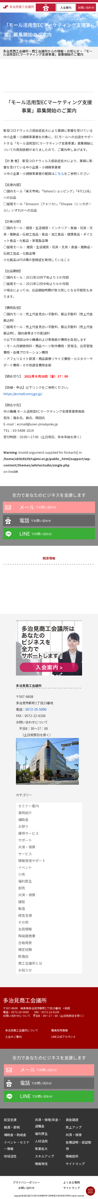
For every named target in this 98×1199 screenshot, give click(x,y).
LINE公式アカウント (63, 1036)
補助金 (23, 819)
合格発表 (25, 942)
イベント (25, 867)
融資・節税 (12, 1127)
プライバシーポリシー (26, 1182)
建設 (21, 901)
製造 (21, 908)
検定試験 (25, 949)
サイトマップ (75, 1163)
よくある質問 (71, 1182)
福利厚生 (25, 881)
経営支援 (25, 915)
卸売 (21, 888)
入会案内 (65, 7)
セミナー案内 (28, 805)
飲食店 (23, 956)
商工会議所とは (30, 963)
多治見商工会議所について (21, 1030)
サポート (25, 840)
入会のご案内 (13, 1036)
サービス (25, 853)
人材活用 (41, 1141)
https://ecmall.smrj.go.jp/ (22, 393)
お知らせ (25, 970)
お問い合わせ (86, 7)
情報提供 (72, 1156)
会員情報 (25, 929)
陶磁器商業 (26, 935)
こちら (59, 173)
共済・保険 (26, 846)
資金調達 (74, 1119)
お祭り (23, 826)
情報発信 (41, 1163)
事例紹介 (25, 812)
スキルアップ (46, 1156)
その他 (23, 922)
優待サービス (28, 833)
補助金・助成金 (15, 1134)
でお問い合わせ (37, 506)
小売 (21, 874)
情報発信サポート (32, 860)
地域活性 (10, 1156)
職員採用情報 (59, 1030)
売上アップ (74, 1127)
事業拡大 (41, 1148)
